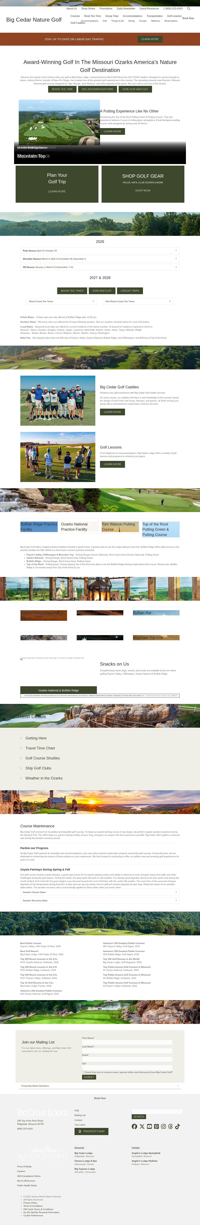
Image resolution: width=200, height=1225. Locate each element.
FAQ (77, 1110)
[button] (189, 8)
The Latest (80, 1125)
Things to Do (117, 21)
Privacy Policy (30, 1203)
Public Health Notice (27, 1185)
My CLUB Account (26, 1180)
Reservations (171, 21)
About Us (71, 8)
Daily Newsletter (126, 8)
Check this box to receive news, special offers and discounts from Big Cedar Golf (128, 1072)
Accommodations (89, 21)
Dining (131, 21)
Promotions (106, 8)
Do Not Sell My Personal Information (41, 1212)
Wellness (155, 21)
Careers (21, 1171)
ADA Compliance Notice (29, 1176)
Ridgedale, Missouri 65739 (30, 1124)
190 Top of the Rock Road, (30, 1120)
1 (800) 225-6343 (172, 8)
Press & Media (24, 1166)
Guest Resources (149, 8)
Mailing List (80, 1115)
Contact (78, 1120)
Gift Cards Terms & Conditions (38, 1209)
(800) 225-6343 (25, 1128)
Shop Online (88, 8)
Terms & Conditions (33, 1206)
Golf (105, 21)
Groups (143, 21)
